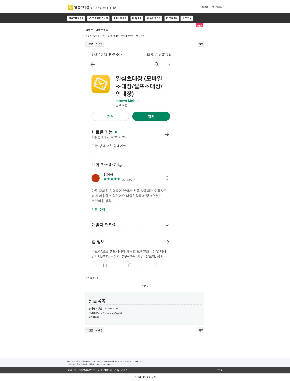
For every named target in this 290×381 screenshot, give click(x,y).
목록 (201, 43)
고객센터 (172, 18)
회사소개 (72, 370)
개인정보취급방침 (87, 370)
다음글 (99, 43)
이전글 (90, 43)
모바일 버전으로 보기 (145, 377)
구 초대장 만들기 (99, 18)
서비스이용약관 (105, 370)
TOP (219, 370)
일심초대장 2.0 (76, 18)
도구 (187, 18)
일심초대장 (81, 7)
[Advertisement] (145, 350)
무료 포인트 (155, 18)
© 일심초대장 (121, 370)
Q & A (137, 18)
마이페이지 (121, 18)
